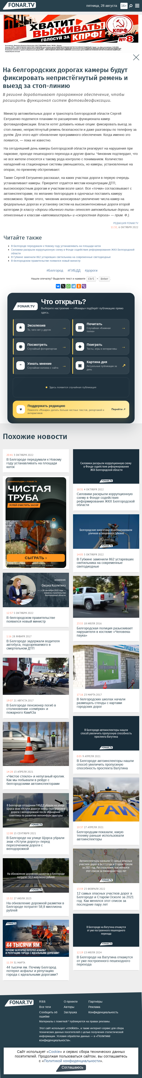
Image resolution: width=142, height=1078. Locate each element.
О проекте (71, 1002)
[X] (63, 286)
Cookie (54, 1051)
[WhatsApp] (68, 286)
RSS (42, 1002)
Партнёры (95, 1002)
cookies (72, 1028)
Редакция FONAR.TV (125, 223)
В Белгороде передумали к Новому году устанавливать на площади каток (56, 246)
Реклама (94, 1007)
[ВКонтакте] (58, 286)
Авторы (69, 1007)
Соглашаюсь (72, 1067)
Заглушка (70, 1012)
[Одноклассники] (79, 286)
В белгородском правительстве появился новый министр (45, 261)
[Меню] (137, 5)
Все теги (45, 1007)
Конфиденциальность (103, 1012)
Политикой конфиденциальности (72, 1060)
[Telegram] (73, 286)
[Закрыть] (136, 57)
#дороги (91, 270)
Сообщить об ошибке (48, 1014)
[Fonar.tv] (19, 5)
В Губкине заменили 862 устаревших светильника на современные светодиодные (61, 257)
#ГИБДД (74, 270)
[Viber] (84, 286)
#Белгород (55, 270)
